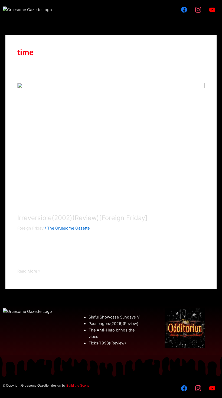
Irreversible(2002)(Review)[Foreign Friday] (82, 218)
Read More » (28, 271)
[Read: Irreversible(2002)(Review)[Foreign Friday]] (111, 145)
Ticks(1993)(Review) (107, 343)
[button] (111, 10)
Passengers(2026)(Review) (113, 323)
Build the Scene (78, 385)
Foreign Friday (30, 228)
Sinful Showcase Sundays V (114, 317)
